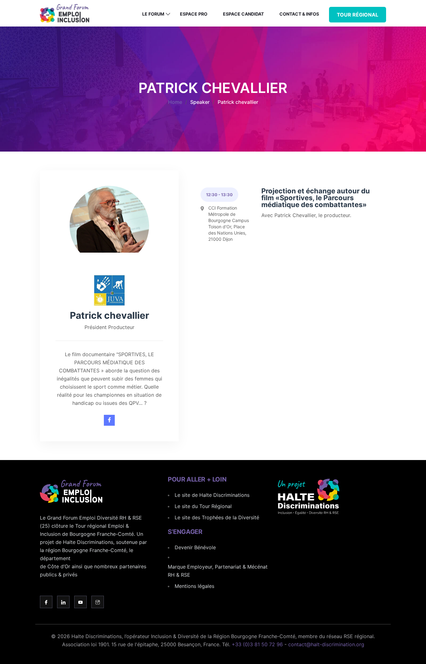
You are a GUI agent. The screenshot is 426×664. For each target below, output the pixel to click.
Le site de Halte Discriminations (212, 495)
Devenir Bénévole (195, 547)
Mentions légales (194, 586)
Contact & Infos (299, 14)
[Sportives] (109, 420)
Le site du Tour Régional (203, 506)
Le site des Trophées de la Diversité (217, 517)
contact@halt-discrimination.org (326, 644)
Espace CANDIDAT (243, 14)
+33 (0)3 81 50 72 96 (257, 644)
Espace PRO (193, 14)
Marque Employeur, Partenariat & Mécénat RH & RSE (218, 571)
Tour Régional (357, 15)
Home (175, 102)
